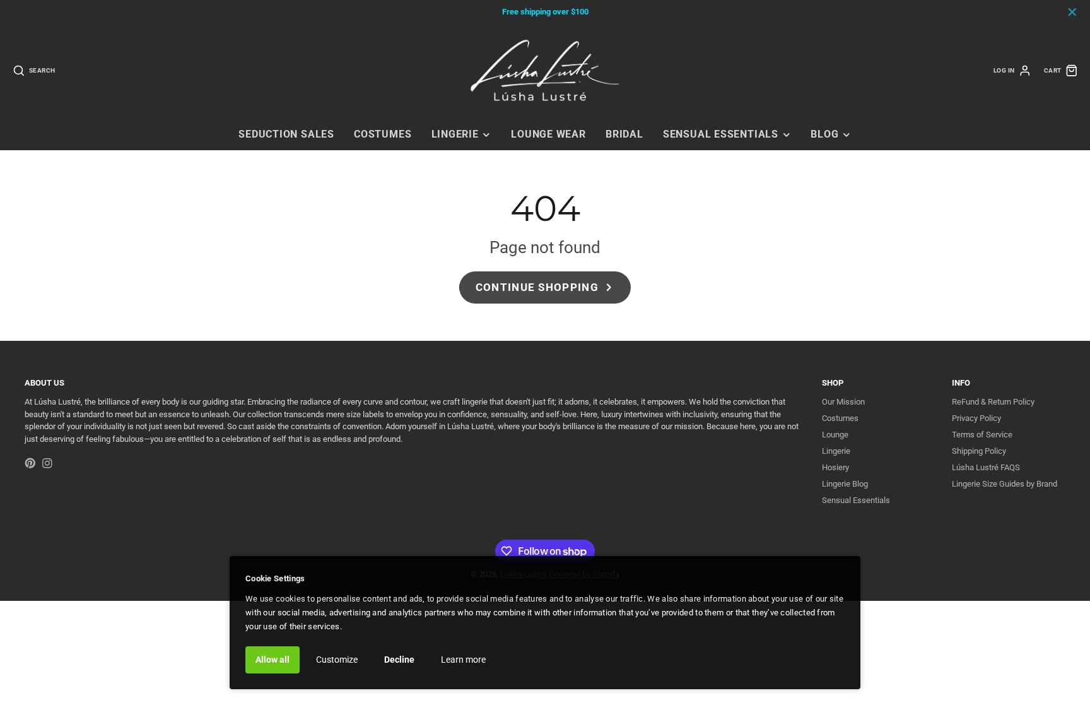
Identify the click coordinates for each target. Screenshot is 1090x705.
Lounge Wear (548, 134)
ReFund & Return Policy (993, 401)
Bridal (624, 134)
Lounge (835, 434)
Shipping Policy (979, 451)
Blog (824, 134)
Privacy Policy (976, 418)
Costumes (382, 134)
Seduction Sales (286, 134)
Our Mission (843, 401)
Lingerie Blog (845, 484)
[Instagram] (47, 463)
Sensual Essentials (720, 134)
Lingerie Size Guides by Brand (1004, 484)
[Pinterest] (30, 463)
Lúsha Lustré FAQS (986, 467)
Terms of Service (982, 434)
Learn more (463, 660)
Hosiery (835, 467)
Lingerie (455, 134)
